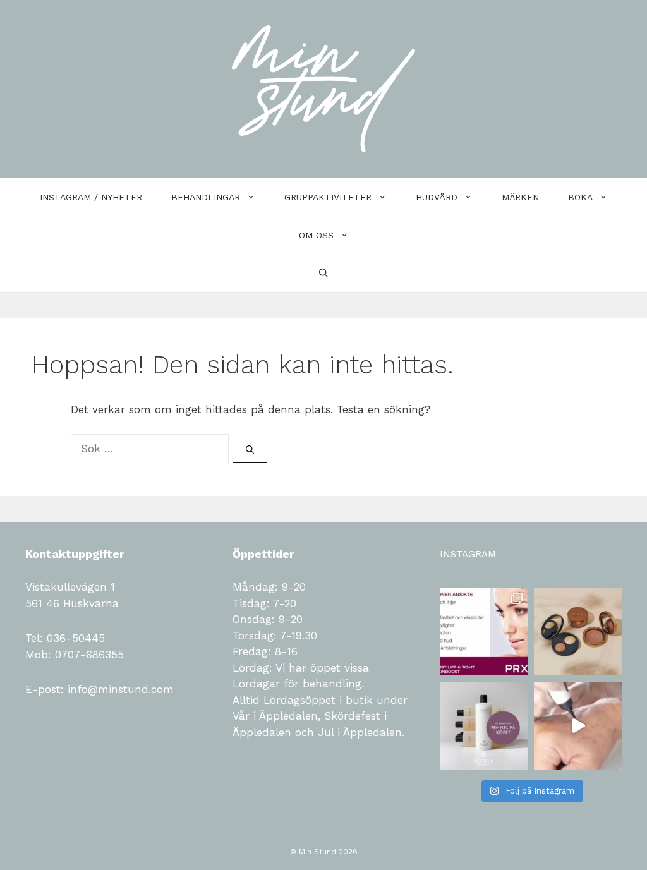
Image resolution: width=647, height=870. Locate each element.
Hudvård (436, 197)
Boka (580, 197)
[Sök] (250, 450)
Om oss (316, 235)
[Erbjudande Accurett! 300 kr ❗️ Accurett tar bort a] (578, 726)
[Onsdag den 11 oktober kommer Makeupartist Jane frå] (578, 631)
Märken (520, 197)
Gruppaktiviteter (328, 197)
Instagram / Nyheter (91, 197)
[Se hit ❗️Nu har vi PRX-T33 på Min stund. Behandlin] (484, 631)
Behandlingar (205, 197)
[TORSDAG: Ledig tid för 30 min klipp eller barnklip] (484, 726)
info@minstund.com (119, 689)
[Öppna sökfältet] (323, 273)
